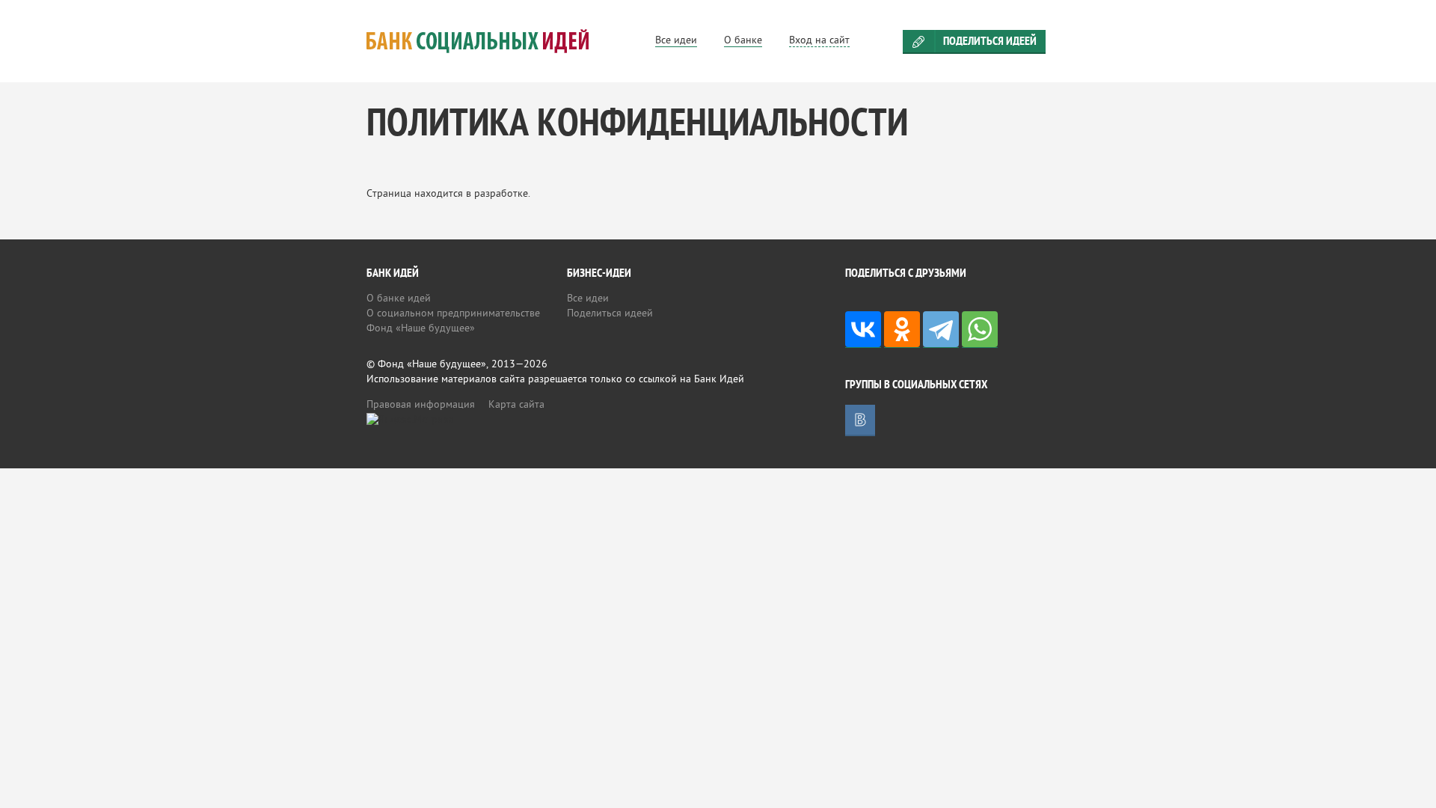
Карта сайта (516, 405)
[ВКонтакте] (863, 329)
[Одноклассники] (902, 329)
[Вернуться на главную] (495, 41)
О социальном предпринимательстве (453, 314)
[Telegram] (941, 329)
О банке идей (398, 299)
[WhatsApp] (980, 329)
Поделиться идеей (990, 41)
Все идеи (588, 299)
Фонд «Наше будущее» (420, 329)
